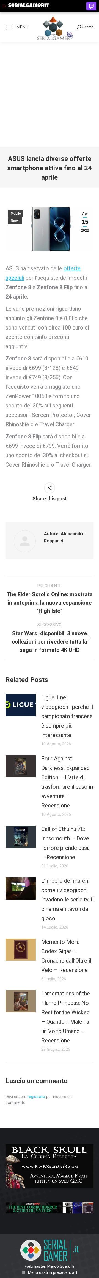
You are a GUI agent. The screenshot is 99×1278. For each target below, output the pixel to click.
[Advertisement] (49, 94)
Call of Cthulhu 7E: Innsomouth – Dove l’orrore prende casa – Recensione (65, 843)
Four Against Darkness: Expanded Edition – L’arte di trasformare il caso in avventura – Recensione (67, 782)
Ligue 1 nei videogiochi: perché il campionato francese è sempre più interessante (67, 716)
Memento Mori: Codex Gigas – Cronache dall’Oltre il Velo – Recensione (66, 956)
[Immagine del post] (21, 705)
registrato (36, 1096)
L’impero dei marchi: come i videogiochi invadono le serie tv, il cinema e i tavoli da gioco (67, 899)
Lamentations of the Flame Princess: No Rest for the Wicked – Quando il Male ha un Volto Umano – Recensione (65, 1017)
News (15, 221)
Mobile (16, 213)
